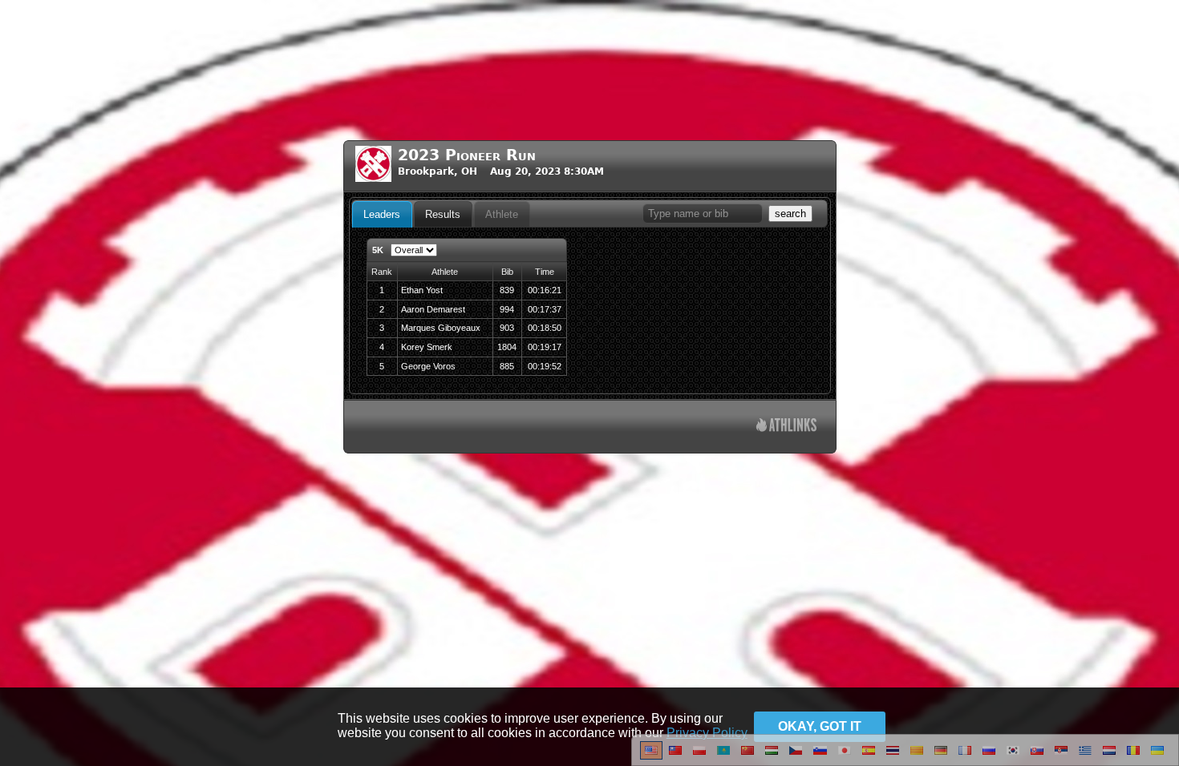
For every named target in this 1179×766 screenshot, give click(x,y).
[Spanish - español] (868, 756)
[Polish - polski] (699, 756)
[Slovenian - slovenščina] (820, 756)
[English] (651, 756)
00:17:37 (544, 309)
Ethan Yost (422, 290)
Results (442, 214)
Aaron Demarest (433, 309)
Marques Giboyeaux (440, 328)
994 (507, 309)
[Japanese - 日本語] (844, 756)
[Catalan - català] (917, 756)
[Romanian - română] (1133, 756)
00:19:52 (544, 366)
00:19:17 (544, 347)
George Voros (428, 366)
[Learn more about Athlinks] (786, 426)
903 (507, 328)
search (790, 214)
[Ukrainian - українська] (1157, 756)
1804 (507, 347)
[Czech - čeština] (795, 756)
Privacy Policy (707, 733)
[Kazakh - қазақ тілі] (723, 756)
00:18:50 (544, 328)
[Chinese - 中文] (675, 756)
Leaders (381, 214)
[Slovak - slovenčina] (1037, 756)
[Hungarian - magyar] (771, 756)
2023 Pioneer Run (467, 155)
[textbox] (702, 214)
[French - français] (965, 756)
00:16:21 (544, 290)
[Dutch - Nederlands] (1109, 756)
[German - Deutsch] (941, 756)
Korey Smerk (426, 347)
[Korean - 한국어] (1013, 756)
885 (507, 366)
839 (507, 290)
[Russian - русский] (989, 756)
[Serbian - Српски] (1061, 756)
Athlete (501, 214)
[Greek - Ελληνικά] (1085, 756)
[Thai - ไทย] (892, 756)
